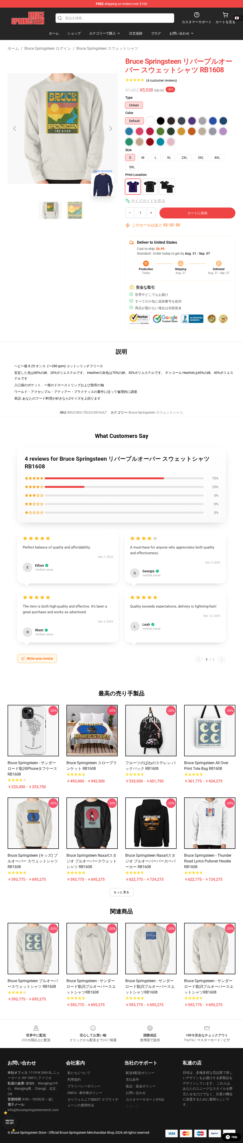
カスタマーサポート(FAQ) (145, 1099)
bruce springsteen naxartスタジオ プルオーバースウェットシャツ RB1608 (91, 861)
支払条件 (132, 1079)
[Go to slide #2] (75, 210)
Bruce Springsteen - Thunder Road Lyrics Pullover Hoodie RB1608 (207, 861)
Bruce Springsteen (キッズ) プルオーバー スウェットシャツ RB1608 (33, 861)
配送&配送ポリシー (140, 1073)
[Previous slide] (15, 129)
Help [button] (234, 1137)
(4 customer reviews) (161, 80)
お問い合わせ (136, 1093)
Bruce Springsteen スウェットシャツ (107, 48)
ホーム (13, 48)
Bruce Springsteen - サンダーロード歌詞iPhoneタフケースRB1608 (32, 769)
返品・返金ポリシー (141, 1086)
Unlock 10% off (9, 1121)
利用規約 (74, 1079)
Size (128, 150)
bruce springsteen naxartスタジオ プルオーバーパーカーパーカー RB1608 (150, 861)
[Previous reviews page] (198, 659)
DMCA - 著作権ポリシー (84, 1093)
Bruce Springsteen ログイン (47, 48)
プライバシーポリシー (84, 1086)
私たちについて (79, 1073)
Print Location (136, 175)
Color (129, 113)
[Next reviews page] (221, 659)
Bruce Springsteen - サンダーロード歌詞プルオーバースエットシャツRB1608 (91, 987)
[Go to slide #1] (50, 210)
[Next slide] (110, 129)
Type (129, 97)
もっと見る (121, 892)
